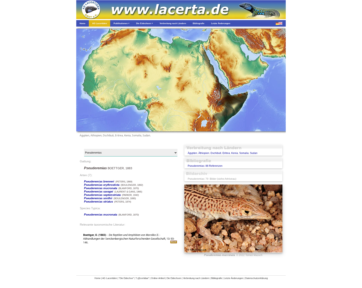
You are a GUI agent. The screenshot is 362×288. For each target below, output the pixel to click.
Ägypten (192, 153)
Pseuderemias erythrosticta (101, 184)
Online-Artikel (158, 278)
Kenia (234, 153)
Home (97, 278)
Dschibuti (216, 153)
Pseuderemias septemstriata (102, 194)
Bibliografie (216, 278)
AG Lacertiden (109, 278)
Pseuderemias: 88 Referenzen (205, 165)
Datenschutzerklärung (256, 278)
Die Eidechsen (174, 278)
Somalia (244, 153)
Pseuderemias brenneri (99, 181)
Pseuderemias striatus (98, 201)
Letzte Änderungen (233, 278)
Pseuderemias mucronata (100, 188)
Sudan (253, 153)
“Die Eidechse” (126, 278)
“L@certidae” (142, 278)
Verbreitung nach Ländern (196, 278)
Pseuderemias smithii (98, 198)
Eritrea (226, 153)
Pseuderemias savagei (98, 191)
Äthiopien (203, 153)
